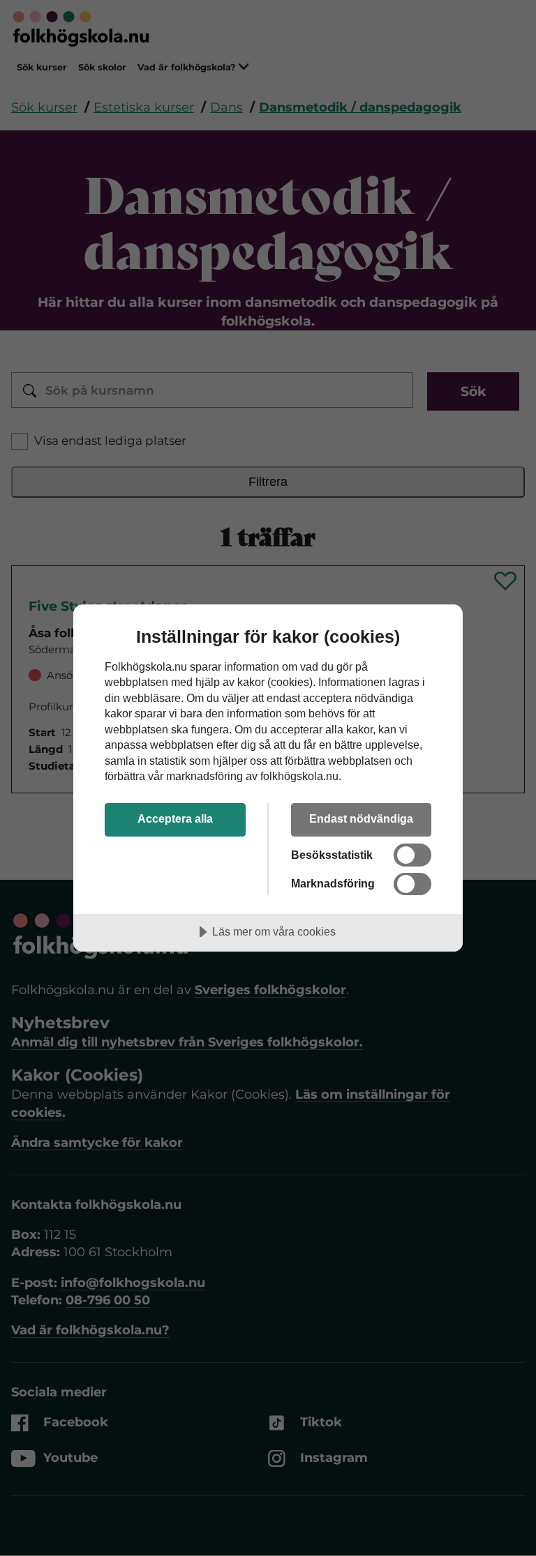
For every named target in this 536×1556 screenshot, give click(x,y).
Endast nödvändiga (361, 818)
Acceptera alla (175, 818)
